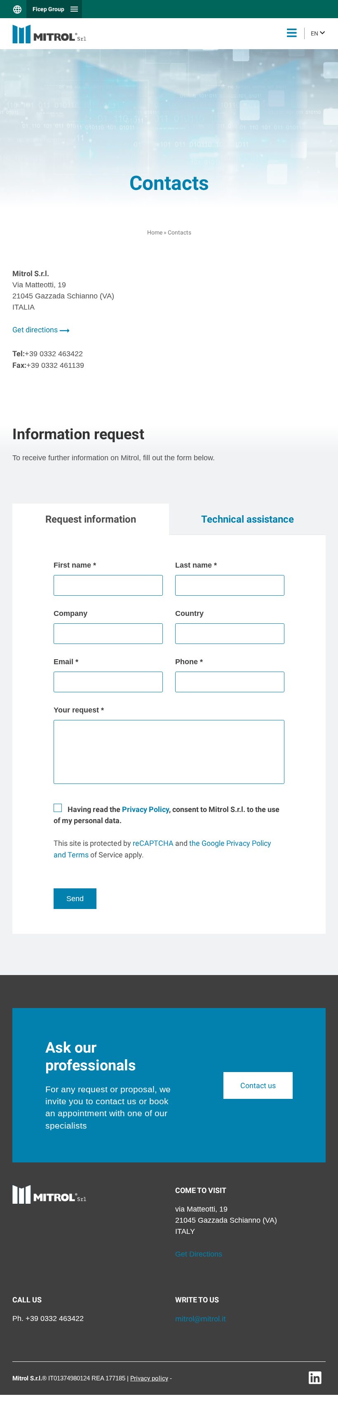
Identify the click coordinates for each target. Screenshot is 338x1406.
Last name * (196, 565)
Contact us (258, 1085)
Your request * (79, 710)
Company (70, 613)
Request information (90, 519)
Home (154, 232)
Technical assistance (247, 519)
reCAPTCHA (153, 843)
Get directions (35, 329)
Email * (66, 662)
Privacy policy (149, 1378)
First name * (75, 565)
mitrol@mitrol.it (200, 1318)
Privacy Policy (145, 809)
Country (189, 613)
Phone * (189, 662)
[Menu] (292, 33)
